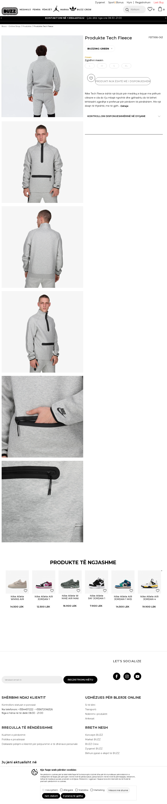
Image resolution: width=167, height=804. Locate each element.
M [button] (102, 65)
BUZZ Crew (92, 744)
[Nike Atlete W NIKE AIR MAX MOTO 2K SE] (70, 582)
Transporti (90, 709)
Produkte (27, 26)
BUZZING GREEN (98, 48)
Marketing (99, 790)
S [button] (114, 65)
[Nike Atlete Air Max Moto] (82, 585)
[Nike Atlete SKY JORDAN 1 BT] (96, 582)
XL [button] (126, 65)
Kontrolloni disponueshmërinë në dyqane (116, 116)
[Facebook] (116, 676)
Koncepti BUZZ (94, 734)
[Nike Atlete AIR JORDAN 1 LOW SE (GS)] (43, 582)
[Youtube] (137, 676)
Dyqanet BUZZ (94, 748)
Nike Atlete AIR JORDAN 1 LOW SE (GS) (44, 599)
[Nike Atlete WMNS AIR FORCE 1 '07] (17, 582)
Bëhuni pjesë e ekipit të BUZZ (102, 753)
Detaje (124, 106)
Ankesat (89, 718)
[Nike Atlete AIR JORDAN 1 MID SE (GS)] (123, 582)
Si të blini (90, 704)
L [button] (89, 65)
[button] (134, 9)
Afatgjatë (68, 790)
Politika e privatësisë (13, 739)
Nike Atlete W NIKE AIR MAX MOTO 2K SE (70, 598)
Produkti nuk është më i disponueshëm (122, 81)
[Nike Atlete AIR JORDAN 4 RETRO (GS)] (149, 582)
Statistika (83, 790)
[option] (83, 18)
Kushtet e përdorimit (13, 734)
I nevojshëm (51, 790)
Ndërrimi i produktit (96, 714)
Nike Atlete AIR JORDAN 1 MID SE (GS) (123, 599)
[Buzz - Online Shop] (10, 11)
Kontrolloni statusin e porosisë (19, 704)
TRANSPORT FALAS (38, 17)
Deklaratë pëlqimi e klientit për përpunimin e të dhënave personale (40, 744)
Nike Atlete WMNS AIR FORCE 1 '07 (17, 599)
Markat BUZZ (93, 739)
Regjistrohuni (142, 2)
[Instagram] (127, 676)
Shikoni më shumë (129, 18)
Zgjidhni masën (94, 60)
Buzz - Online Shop (11, 26)
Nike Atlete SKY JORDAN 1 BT (96, 598)
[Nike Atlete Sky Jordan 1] (108, 585)
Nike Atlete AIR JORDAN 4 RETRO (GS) (149, 599)
